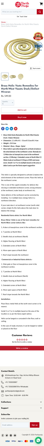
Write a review (22, 348)
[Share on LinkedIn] (11, 128)
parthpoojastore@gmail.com (14, 391)
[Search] (40, 11)
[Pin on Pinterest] (15, 128)
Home (3, 22)
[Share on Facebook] (3, 128)
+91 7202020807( (11, 387)
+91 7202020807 (11, 382)
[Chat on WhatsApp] (38, 440)
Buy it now (22, 117)
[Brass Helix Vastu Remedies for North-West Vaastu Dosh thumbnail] (4, 76)
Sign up (35, 425)
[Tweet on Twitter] (7, 128)
